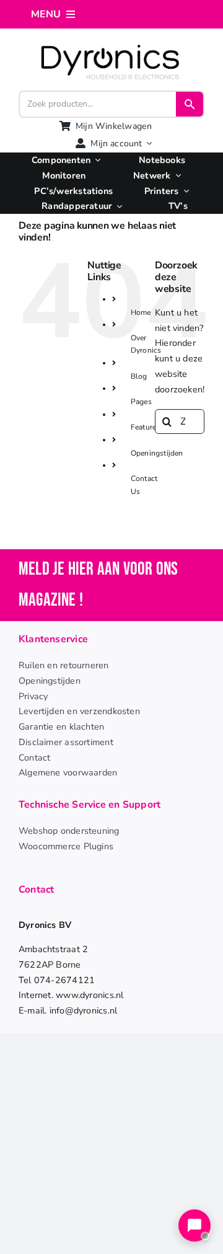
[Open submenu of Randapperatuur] (117, 206)
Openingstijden (157, 453)
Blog (139, 376)
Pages (141, 402)
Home (141, 312)
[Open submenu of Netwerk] (175, 175)
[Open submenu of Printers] (183, 191)
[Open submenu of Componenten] (95, 160)
